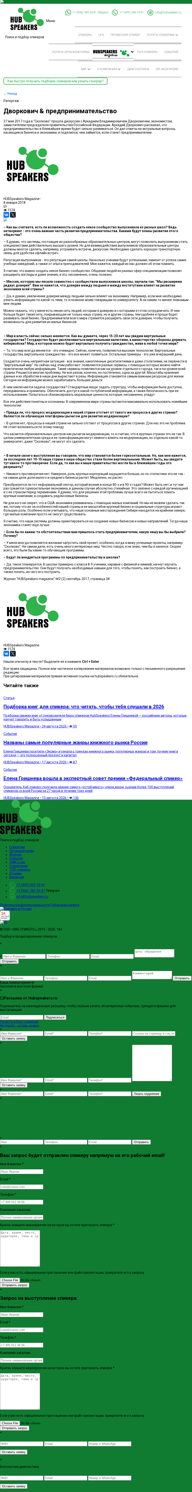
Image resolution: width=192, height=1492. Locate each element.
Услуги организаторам (70, 52)
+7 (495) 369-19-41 (132, 12)
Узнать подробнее (146, 1094)
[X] (13, 215)
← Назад (10, 93)
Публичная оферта (64, 905)
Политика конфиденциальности (25, 905)
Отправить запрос (14, 1285)
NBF (84, 69)
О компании (107, 69)
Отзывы (15, 873)
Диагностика (138, 69)
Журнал (15, 854)
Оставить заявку (14, 1038)
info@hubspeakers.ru (168, 12)
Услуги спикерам (161, 35)
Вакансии (16, 877)
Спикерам (17, 847)
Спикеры (85, 35)
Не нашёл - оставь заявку (19, 1025)
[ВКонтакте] (6, 215)
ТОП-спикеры (147, 52)
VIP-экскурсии (167, 69)
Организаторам (21, 851)
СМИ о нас (17, 862)
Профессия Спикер (125, 35)
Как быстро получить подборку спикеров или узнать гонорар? (55, 81)
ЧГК (101, 35)
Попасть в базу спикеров (19, 1022)
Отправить (9, 961)
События (171, 52)
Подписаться (55, 1017)
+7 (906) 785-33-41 (84, 12)
